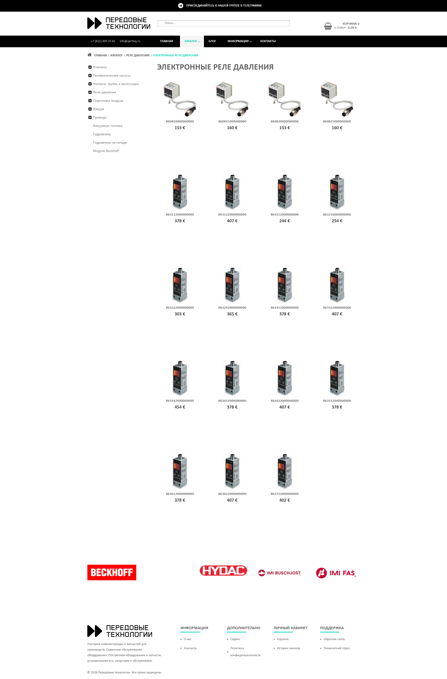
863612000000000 (180, 494)
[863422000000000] (284, 378)
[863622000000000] (232, 471)
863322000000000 (337, 308)
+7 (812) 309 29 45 (103, 41)
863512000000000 (337, 401)
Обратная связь (334, 639)
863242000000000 (232, 308)
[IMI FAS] (335, 573)
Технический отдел (337, 648)
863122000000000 (232, 214)
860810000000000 (180, 121)
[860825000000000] (337, 99)
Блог (212, 41)
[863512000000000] (337, 378)
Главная (166, 41)
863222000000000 (180, 308)
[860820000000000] (284, 99)
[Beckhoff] (111, 573)
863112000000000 (180, 214)
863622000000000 (232, 494)
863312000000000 (285, 308)
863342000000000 (180, 401)
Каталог (191, 41)
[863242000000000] (232, 285)
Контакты (268, 41)
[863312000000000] (284, 285)
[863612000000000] (180, 471)
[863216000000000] (337, 192)
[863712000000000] (284, 471)
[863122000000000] (232, 192)
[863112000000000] (180, 192)
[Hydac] (223, 570)
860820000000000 (285, 121)
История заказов (288, 648)
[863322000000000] (337, 285)
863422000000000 (285, 401)
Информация (238, 41)
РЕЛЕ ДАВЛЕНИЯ (137, 55)
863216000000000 (337, 214)
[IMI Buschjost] (279, 573)
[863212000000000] (284, 192)
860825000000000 (337, 121)
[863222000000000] (180, 285)
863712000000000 (285, 494)
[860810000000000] (180, 99)
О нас (187, 639)
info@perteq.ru (130, 41)
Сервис (235, 639)
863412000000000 (232, 401)
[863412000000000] (232, 378)
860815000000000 (232, 121)
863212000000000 (285, 214)
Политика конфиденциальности (245, 652)
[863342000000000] (180, 378)
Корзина (283, 639)
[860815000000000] (232, 99)
